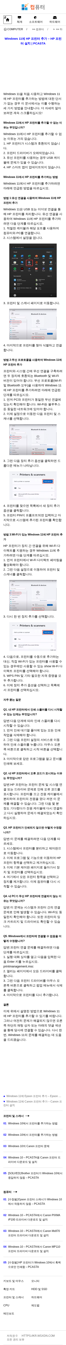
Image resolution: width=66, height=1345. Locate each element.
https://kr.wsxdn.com (38, 1335)
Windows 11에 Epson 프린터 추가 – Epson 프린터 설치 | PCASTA (34, 1096)
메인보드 (8, 1313)
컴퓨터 (40, 29)
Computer (15, 29)
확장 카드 (9, 1289)
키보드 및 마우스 (13, 1281)
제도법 (35, 1305)
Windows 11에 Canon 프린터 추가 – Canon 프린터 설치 (32, 1103)
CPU (6, 1305)
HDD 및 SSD (39, 1289)
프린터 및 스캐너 (13, 1297)
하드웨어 (36, 1297)
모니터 (35, 1281)
